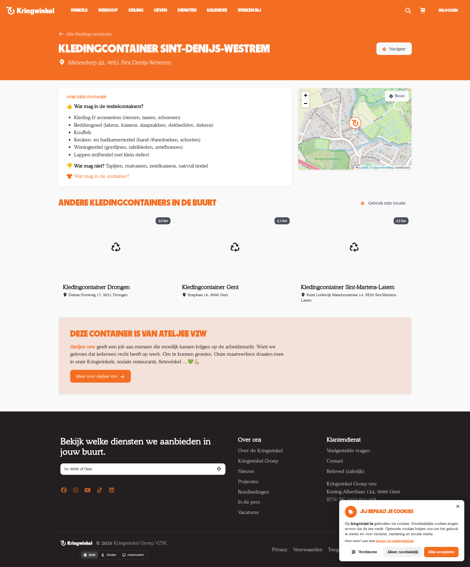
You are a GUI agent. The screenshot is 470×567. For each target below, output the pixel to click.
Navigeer (397, 48)
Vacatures (248, 512)
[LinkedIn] (111, 490)
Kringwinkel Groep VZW (140, 543)
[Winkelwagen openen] (422, 10)
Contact (335, 461)
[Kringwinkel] (76, 543)
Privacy (279, 549)
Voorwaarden (307, 549)
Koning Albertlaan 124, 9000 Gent (363, 491)
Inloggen (448, 10)
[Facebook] (63, 490)
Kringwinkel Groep (258, 461)
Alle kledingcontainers (88, 34)
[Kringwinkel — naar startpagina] (36, 11)
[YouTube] (87, 490)
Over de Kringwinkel (260, 450)
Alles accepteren (441, 552)
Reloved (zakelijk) (345, 471)
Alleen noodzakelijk (402, 552)
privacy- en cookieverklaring (394, 541)
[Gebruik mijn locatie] (219, 469)
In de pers (249, 502)
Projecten (248, 481)
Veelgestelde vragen (348, 450)
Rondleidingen (253, 492)
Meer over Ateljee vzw (97, 376)
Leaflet (363, 167)
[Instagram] (75, 490)
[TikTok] (99, 490)
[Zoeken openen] (408, 10)
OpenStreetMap (383, 167)
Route (399, 96)
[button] (160, 10)
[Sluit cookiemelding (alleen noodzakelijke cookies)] (457, 506)
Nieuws (246, 471)
